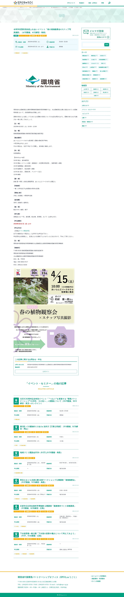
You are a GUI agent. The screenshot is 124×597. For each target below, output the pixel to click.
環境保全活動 (86, 75)
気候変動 (17, 553)
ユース (33, 485)
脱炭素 (95, 78)
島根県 (16, 35)
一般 (38, 35)
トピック (85, 113)
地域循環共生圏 (19, 472)
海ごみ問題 (103, 71)
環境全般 (17, 419)
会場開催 (33, 35)
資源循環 (33, 498)
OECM (103, 55)
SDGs (85, 67)
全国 (96, 95)
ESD (16, 445)
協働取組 (85, 63)
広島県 (96, 92)
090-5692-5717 (32, 367)
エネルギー (95, 63)
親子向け (44, 35)
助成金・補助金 (87, 121)
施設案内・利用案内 (98, 578)
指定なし (28, 406)
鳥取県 (105, 89)
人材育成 (93, 67)
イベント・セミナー (24, 35)
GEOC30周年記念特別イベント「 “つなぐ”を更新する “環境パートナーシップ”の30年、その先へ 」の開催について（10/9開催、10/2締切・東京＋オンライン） (48, 401)
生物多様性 (25, 53)
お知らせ (85, 105)
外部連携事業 (103, 59)
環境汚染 (94, 55)
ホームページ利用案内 (99, 576)
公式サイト (46, 371)
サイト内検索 (96, 581)
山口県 (86, 89)
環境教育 (17, 53)
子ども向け (38, 432)
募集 (84, 126)
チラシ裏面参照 (24, 230)
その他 (17, 526)
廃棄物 (94, 71)
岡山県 (105, 92)
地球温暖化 (86, 71)
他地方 (86, 92)
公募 (84, 117)
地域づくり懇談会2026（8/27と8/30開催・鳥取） (41, 452)
